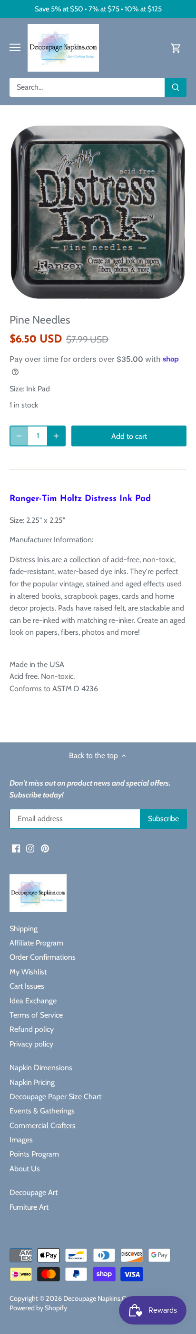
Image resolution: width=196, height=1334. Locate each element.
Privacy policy (31, 1043)
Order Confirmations (43, 957)
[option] (98, 212)
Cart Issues (27, 986)
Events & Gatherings (42, 1110)
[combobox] (87, 87)
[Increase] (56, 436)
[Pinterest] (45, 848)
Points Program (34, 1153)
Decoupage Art (34, 1192)
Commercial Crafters (43, 1125)
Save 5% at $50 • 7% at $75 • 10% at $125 (98, 8)
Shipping (24, 928)
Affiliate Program (36, 942)
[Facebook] (16, 848)
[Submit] (175, 87)
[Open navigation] (15, 47)
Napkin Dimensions (41, 1067)
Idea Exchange (33, 1000)
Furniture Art (29, 1207)
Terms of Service (36, 1014)
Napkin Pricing (32, 1082)
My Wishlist (28, 971)
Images (21, 1139)
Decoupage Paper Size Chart (55, 1096)
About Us (25, 1168)
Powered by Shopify (38, 1308)
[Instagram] (30, 848)
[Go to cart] (176, 48)
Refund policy (32, 1029)
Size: (17, 388)
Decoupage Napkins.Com (99, 1298)
